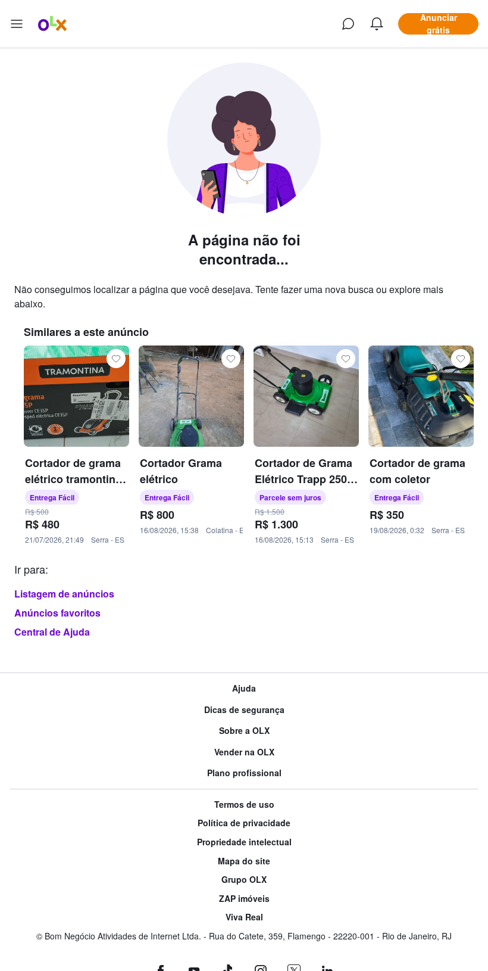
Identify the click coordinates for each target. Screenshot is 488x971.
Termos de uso (244, 804)
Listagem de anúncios (64, 593)
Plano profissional (244, 773)
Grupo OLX (244, 879)
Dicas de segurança (244, 709)
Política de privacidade (244, 823)
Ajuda (244, 688)
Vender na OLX (244, 752)
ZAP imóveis (244, 898)
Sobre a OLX (244, 730)
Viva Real (244, 917)
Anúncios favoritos (57, 613)
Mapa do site (244, 861)
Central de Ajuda (52, 632)
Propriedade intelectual (244, 842)
